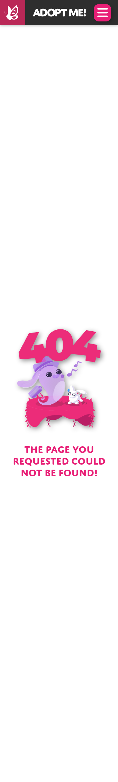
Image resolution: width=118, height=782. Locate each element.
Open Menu (102, 12)
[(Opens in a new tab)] (12, 12)
